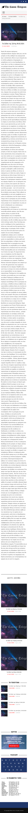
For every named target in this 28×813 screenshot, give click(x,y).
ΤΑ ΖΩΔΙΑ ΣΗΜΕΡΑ (12, 16)
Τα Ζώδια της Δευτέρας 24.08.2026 (17, 710)
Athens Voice (12, 810)
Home (5, 16)
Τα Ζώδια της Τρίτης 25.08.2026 (14, 672)
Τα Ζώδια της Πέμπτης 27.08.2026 (14, 609)
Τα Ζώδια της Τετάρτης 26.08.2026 (14, 640)
